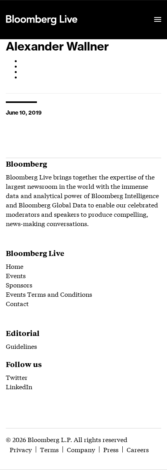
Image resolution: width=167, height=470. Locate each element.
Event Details (102, 10)
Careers (138, 449)
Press (110, 449)
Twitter (17, 377)
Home (14, 265)
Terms (49, 449)
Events (16, 275)
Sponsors (19, 284)
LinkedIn (19, 386)
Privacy (21, 449)
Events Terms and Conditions (49, 293)
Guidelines (21, 345)
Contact (17, 303)
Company (81, 449)
